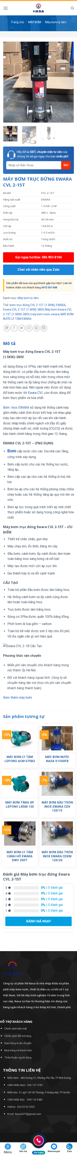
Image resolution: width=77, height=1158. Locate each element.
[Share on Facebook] (14, 328)
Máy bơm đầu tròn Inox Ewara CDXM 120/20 (57, 856)
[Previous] (9, 82)
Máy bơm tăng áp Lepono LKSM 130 (19, 804)
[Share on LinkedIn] (43, 328)
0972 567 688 (49, 287)
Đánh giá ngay (38, 921)
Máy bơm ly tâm (55, 22)
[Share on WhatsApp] (6, 328)
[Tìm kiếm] (72, 8)
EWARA (61, 305)
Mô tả (9, 343)
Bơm (11, 450)
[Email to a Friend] (29, 328)
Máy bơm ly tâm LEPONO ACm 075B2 (20, 759)
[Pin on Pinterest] (36, 328)
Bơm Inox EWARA (16, 407)
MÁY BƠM (34, 22)
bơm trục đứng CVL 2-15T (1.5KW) (32, 305)
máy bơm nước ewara (44, 314)
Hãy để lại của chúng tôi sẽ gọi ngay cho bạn (42, 154)
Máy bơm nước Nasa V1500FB (57, 759)
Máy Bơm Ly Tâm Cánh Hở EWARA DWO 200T (20, 856)
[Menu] (5, 8)
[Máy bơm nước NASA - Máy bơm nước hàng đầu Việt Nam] (38, 8)
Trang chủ (17, 22)
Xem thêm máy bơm (17, 697)
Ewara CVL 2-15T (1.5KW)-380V (23, 309)
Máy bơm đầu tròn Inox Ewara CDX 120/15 (57, 806)
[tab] (38, 343)
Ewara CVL (35, 393)
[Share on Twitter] (21, 328)
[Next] (67, 82)
